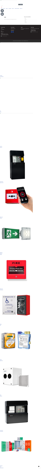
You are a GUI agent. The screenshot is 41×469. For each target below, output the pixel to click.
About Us (13, 8)
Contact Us (21, 8)
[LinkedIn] (13, 32)
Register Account (12, 28)
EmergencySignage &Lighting (1, 253)
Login (14, 28)
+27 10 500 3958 (2, 29)
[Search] (8, 5)
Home (1, 8)
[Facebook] (11, 32)
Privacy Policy (22, 28)
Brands (7, 8)
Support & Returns (17, 8)
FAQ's (25, 20)
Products (4, 8)
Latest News (9, 8)
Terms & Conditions (25, 28)
